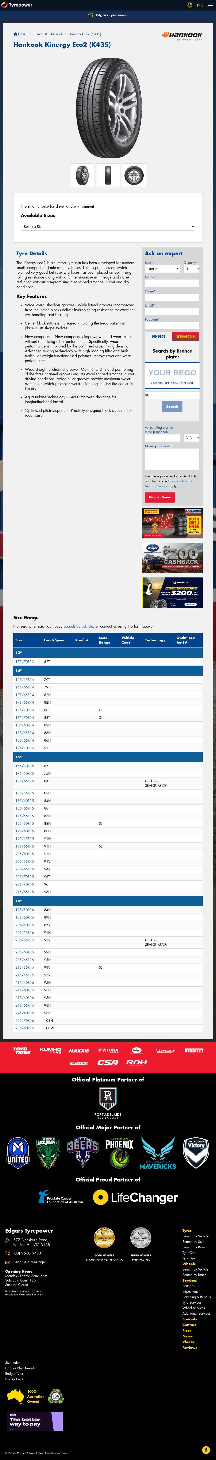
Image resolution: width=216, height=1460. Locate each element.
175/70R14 (24, 710)
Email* (150, 305)
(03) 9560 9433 (27, 1253)
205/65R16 (24, 960)
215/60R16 (24, 982)
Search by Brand (194, 1247)
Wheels (189, 1263)
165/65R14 (24, 679)
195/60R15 (24, 823)
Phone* (150, 291)
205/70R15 (24, 877)
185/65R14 (24, 733)
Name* (150, 277)
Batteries (188, 1286)
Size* (149, 263)
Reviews (189, 1347)
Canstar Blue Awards (20, 1368)
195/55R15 (24, 816)
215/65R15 (24, 892)
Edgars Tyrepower (111, 15)
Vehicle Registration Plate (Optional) (159, 429)
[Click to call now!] (189, 5)
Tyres (187, 1230)
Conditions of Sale (56, 1453)
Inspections (190, 1291)
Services (189, 1280)
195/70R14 (24, 748)
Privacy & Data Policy (30, 1453)
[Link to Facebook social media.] (206, 1450)
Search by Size (193, 1242)
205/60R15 (24, 854)
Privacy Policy (177, 481)
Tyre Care (189, 1252)
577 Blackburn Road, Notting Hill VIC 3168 (31, 1242)
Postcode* (152, 319)
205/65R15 (24, 861)
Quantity (190, 263)
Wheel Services (193, 1308)
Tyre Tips (188, 1258)
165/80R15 (24, 766)
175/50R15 (24, 773)
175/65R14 (24, 695)
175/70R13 (24, 662)
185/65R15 (24, 808)
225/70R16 (24, 1020)
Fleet (186, 1330)
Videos (188, 1342)
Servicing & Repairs (196, 1297)
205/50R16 (24, 925)
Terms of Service (156, 486)
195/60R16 (24, 917)
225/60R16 (24, 1013)
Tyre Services (191, 1302)
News (187, 1336)
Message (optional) (159, 446)
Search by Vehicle (195, 1236)
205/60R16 (24, 952)
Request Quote (160, 497)
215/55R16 (24, 967)
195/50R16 (24, 910)
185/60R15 (24, 801)
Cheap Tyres (14, 1379)
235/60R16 (24, 1028)
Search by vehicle (78, 626)
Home (22, 34)
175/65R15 (24, 781)
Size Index (12, 1362)
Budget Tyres (14, 1373)
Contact (189, 1324)
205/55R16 (24, 932)
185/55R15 (24, 793)
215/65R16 (24, 1005)
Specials (189, 1319)
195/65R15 (24, 839)
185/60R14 (24, 725)
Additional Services (196, 1313)
